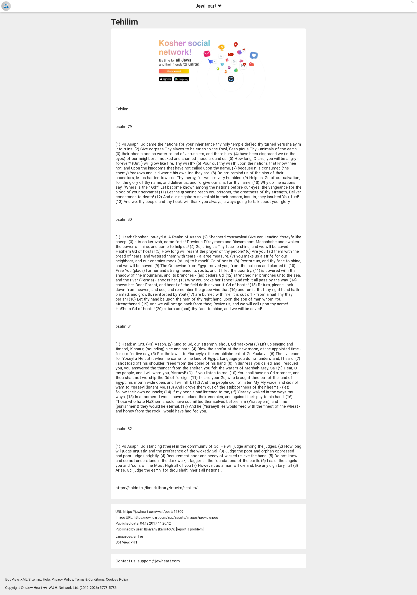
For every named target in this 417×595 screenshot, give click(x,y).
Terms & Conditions (89, 579)
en (135, 536)
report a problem (190, 529)
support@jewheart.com (158, 561)
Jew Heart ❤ (36, 588)
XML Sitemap (30, 579)
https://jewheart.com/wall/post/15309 (153, 512)
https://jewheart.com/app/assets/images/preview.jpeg (176, 517)
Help (46, 579)
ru (141, 536)
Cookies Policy (117, 579)
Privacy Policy (62, 579)
